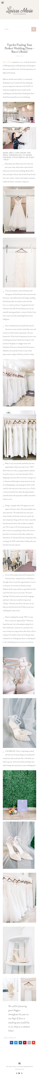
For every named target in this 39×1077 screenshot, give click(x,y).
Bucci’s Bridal (7, 62)
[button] (2, 2)
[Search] (33, 29)
